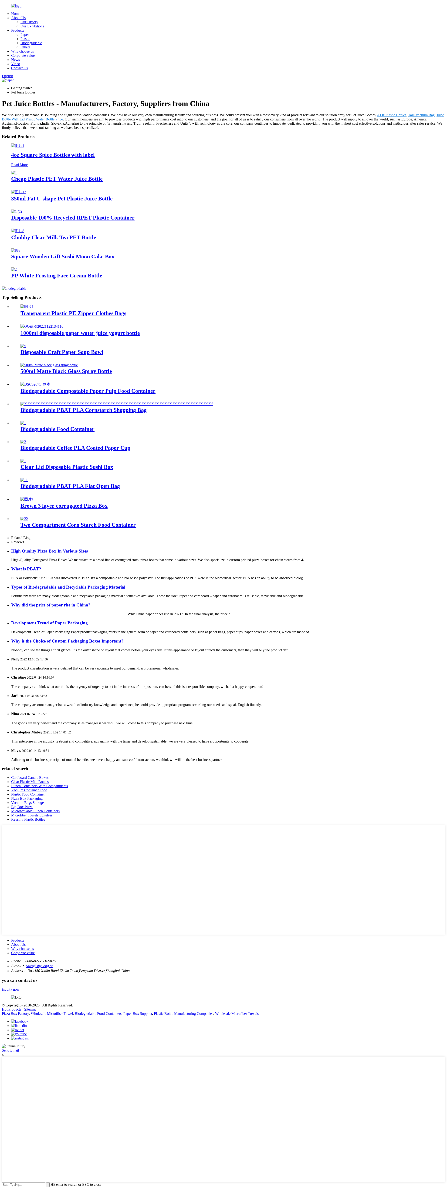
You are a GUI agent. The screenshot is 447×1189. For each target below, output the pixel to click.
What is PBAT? (26, 568)
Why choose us (22, 51)
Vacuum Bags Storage (27, 803)
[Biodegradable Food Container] (23, 423)
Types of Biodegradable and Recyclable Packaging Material (68, 587)
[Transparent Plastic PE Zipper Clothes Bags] (27, 307)
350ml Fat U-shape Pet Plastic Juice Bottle (62, 199)
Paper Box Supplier (137, 1014)
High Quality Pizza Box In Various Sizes (49, 551)
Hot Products (11, 1009)
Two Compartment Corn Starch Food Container (78, 525)
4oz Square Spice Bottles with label (53, 155)
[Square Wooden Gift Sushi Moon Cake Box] (15, 250)
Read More (19, 165)
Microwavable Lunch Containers (35, 811)
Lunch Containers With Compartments (39, 786)
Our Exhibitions (32, 26)
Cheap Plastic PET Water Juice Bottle (57, 179)
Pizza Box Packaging (27, 798)
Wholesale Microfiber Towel (52, 1014)
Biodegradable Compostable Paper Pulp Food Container (88, 391)
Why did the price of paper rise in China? (51, 605)
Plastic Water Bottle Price (44, 119)
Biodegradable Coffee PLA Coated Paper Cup (75, 448)
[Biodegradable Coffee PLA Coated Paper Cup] (23, 442)
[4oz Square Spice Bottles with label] (17, 146)
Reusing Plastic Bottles (28, 819)
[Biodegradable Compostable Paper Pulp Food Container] (35, 384)
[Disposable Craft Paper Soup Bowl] (23, 346)
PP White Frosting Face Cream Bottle (56, 276)
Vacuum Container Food (29, 790)
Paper (24, 35)
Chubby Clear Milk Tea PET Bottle (53, 237)
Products (17, 30)
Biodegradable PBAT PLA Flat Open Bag (70, 486)
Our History (29, 22)
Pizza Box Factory (15, 1014)
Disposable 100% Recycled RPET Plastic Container (73, 218)
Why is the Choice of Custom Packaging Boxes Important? (67, 641)
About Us (18, 18)
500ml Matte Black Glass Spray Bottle (66, 371)
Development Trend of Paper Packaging (49, 622)
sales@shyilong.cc (39, 966)
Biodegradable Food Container (57, 429)
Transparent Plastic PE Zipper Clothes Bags (73, 313)
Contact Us (19, 68)
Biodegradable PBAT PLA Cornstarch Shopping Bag (83, 410)
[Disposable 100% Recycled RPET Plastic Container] (16, 211)
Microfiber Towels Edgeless (31, 815)
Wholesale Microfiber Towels (237, 1014)
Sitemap (30, 1009)
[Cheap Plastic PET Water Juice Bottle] (14, 173)
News (15, 60)
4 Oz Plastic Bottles (391, 115)
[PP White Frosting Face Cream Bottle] (14, 269)
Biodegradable (31, 43)
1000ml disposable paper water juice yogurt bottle (80, 333)
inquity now (11, 989)
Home (15, 14)
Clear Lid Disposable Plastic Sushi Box (66, 467)
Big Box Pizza (22, 807)
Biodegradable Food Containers (98, 1014)
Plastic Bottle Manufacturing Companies (183, 1014)
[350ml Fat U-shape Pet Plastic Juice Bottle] (18, 192)
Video (15, 64)
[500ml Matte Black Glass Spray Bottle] (49, 365)
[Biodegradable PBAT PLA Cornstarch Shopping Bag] (116, 404)
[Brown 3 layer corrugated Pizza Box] (27, 499)
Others (25, 47)
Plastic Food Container (28, 794)
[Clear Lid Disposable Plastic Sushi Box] (23, 461)
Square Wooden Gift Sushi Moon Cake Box (62, 256)
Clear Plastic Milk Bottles (30, 782)
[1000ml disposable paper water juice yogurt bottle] (41, 326)
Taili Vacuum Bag (421, 115)
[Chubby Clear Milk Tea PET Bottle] (17, 231)
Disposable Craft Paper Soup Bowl (61, 352)
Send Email (10, 1050)
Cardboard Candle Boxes (29, 777)
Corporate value (23, 55)
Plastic (25, 39)
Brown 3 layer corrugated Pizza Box (64, 506)
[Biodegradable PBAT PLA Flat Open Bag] (24, 480)
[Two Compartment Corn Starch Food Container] (24, 519)
